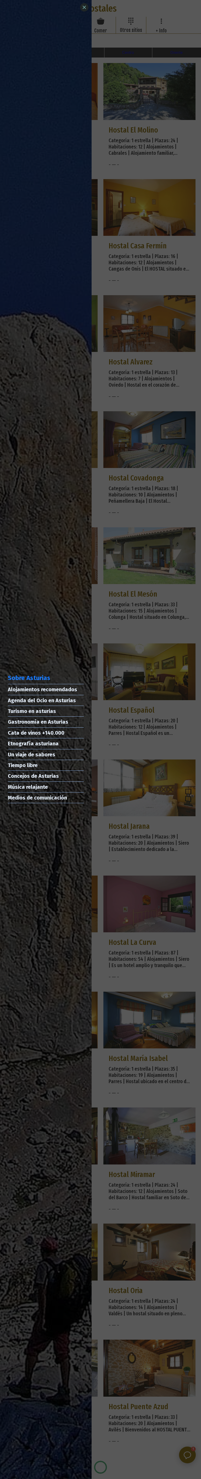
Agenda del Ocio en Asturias (42, 700)
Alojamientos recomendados (42, 689)
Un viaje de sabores (31, 754)
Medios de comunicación (37, 798)
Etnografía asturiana (33, 743)
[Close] (84, 7)
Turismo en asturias (32, 711)
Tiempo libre (23, 765)
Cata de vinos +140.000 (36, 733)
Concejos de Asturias (33, 776)
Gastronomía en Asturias (38, 722)
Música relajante (28, 787)
